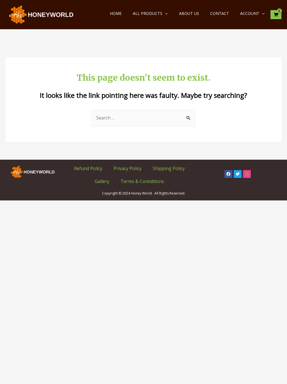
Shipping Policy (169, 168)
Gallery (102, 181)
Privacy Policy (128, 168)
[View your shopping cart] (275, 14)
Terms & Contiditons (142, 181)
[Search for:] (143, 118)
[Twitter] (238, 174)
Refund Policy (88, 168)
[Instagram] (247, 174)
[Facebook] (228, 174)
